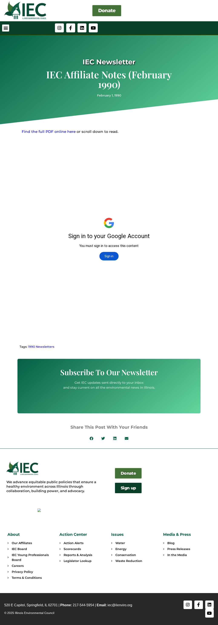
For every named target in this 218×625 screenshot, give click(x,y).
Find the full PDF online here (49, 131)
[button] (5, 28)
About (13, 534)
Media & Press (177, 534)
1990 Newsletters (41, 347)
